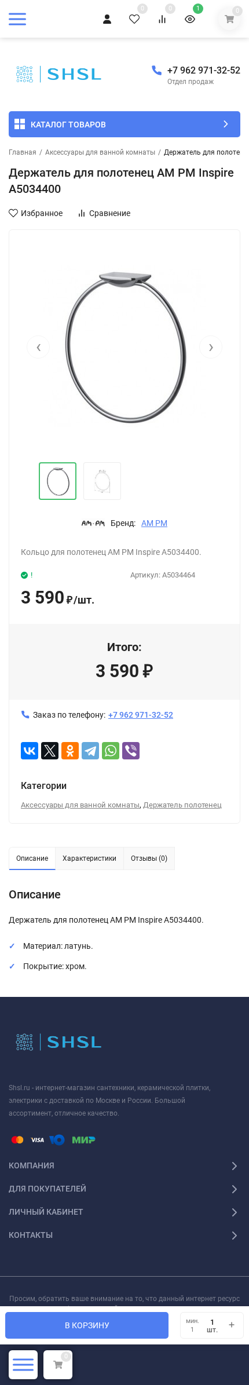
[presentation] (38, 347)
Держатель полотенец (182, 805)
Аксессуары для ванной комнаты (100, 152)
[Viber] (131, 750)
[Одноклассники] (70, 750)
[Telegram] (90, 750)
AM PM (154, 523)
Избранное (42, 213)
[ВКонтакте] (29, 750)
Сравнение (109, 213)
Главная (22, 152)
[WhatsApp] (110, 750)
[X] (49, 750)
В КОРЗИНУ (87, 1325)
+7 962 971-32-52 (203, 70)
